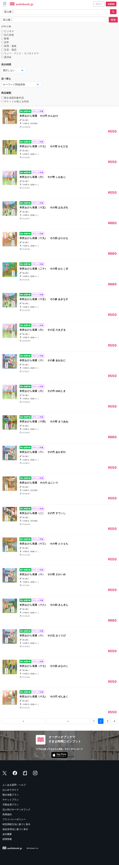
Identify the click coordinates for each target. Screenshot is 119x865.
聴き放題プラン (10, 794)
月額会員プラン (10, 804)
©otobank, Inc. (33, 848)
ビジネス (8, 31)
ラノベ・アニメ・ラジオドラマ (21, 53)
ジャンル (6, 26)
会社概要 (7, 834)
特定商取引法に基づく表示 (16, 824)
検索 (113, 19)
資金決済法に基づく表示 (15, 829)
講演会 (7, 57)
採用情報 (7, 839)
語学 (6, 42)
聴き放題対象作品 (13, 97)
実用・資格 (9, 45)
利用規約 (7, 814)
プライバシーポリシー (14, 819)
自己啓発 (8, 34)
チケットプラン (10, 799)
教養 (6, 38)
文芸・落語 (9, 49)
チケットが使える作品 (16, 101)
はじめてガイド (10, 789)
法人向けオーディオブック (16, 809)
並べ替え (6, 78)
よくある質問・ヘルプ (14, 784)
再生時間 (6, 64)
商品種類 (6, 92)
